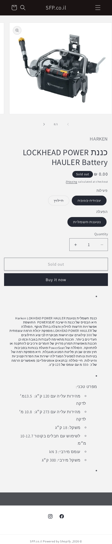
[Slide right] (44, 124)
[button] (98, 8)
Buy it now (56, 279)
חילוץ (56, 201)
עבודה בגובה (86, 201)
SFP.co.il (36, 541)
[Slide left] (68, 124)
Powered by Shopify (57, 541)
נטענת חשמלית (84, 223)
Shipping (71, 181)
